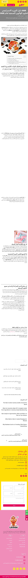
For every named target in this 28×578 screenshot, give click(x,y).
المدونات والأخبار (21, 15)
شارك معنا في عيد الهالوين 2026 (14, 63)
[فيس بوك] (26, 2)
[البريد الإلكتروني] (27, 516)
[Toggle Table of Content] (23, 56)
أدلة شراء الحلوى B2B (18, 25)
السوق (11, 542)
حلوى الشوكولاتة (22, 546)
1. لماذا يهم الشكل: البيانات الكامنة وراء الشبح (15, 58)
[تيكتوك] (23, 2)
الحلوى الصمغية (22, 538)
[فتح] (5, 5)
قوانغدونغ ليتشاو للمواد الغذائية (18, 576)
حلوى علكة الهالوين (4, 27)
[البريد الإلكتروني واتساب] (27, 511)
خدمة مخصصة (9, 544)
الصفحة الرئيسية (9, 538)
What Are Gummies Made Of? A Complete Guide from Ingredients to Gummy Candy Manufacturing (14, 409)
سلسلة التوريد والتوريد (10, 25)
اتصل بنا (10, 550)
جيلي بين (23, 542)
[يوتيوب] (18, 2)
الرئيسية (26, 15)
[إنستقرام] (21, 2)
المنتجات (10, 540)
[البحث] (17, 5)
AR (4, 1)
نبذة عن (10, 546)
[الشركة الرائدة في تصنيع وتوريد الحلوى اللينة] (21, 5)
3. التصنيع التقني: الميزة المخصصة (13, 60)
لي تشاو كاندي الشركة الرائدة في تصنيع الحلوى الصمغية (16, 62)
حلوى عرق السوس (22, 540)
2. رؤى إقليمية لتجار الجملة (12, 59)
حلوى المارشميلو (22, 544)
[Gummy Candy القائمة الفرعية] (19, 538)
